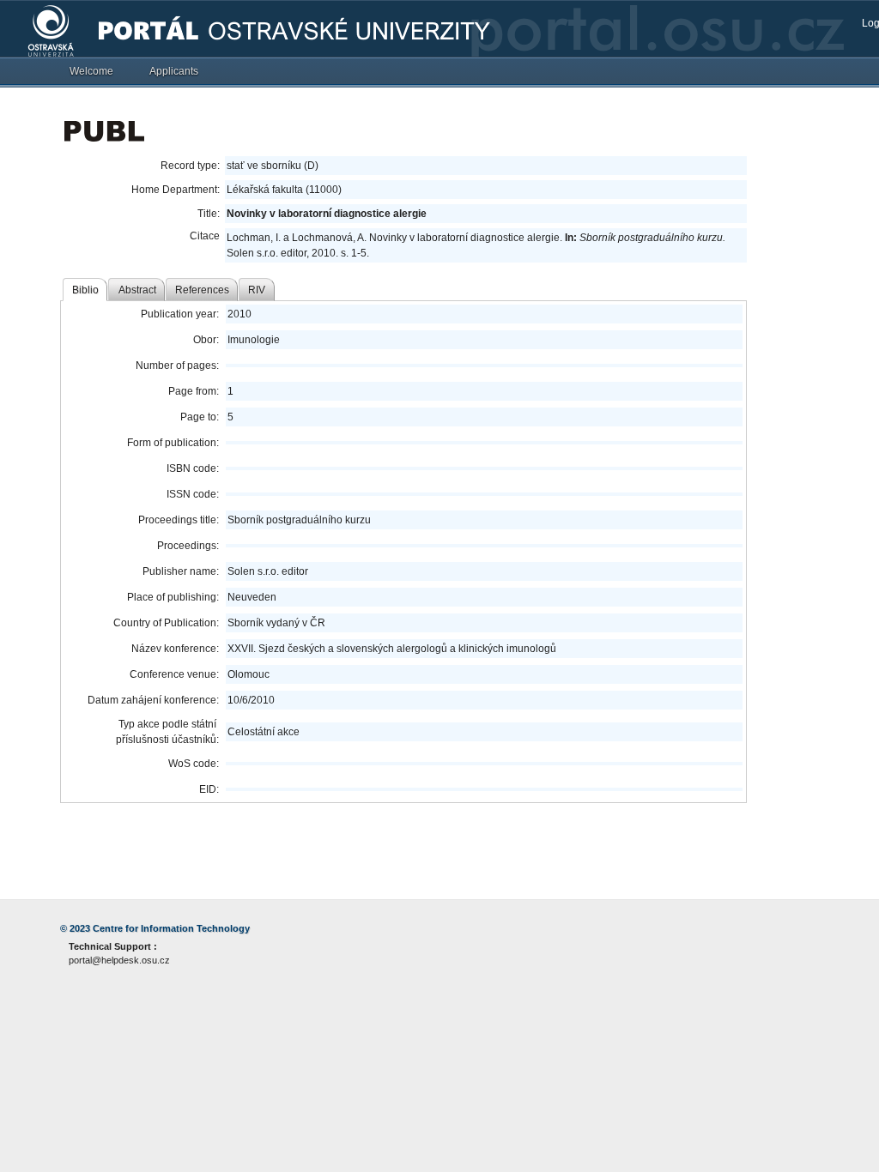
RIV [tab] (256, 290)
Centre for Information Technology (171, 928)
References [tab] (202, 290)
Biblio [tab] (85, 290)
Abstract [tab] (137, 290)
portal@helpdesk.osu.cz (119, 960)
